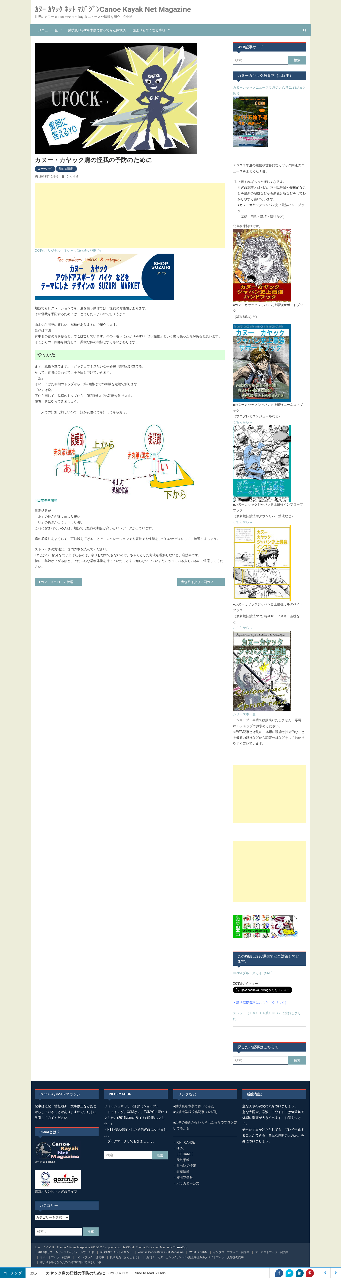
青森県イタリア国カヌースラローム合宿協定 (203, 582)
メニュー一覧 (48, 30)
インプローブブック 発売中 (231, 1252)
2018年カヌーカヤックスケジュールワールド (66, 1252)
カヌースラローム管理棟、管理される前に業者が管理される (61, 582)
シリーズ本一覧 (244, 714)
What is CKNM (198, 1252)
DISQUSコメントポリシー (116, 1252)
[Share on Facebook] (279, 1273)
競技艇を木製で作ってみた (194, 1106)
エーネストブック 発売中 (272, 1252)
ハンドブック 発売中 (90, 1257)
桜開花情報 (185, 1177)
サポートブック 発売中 (55, 1257)
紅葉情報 (183, 1172)
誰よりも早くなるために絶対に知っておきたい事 (70, 1262)
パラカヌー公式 (188, 1183)
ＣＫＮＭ (72, 176)
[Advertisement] (130, 215)
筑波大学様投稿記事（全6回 (195, 1112)
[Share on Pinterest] (310, 1273)
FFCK (180, 1148)
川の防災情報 (186, 1166)
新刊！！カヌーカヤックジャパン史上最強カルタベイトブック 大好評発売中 (195, 1257)
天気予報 (183, 1160)
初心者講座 (66, 168)
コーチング (44, 168)
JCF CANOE (185, 1154)
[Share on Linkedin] (300, 1273)
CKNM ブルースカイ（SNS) (253, 973)
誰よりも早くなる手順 (149, 30)
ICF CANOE (186, 1142)
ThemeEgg (180, 1247)
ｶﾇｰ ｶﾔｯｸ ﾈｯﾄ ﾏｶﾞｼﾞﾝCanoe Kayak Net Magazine (113, 9)
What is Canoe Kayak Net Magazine (160, 1252)
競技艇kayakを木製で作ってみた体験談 (97, 30)
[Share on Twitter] (289, 1273)
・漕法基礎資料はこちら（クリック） (260, 1002)
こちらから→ (242, 422)
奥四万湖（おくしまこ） (125, 1257)
